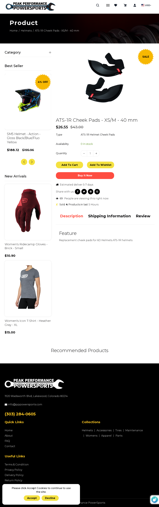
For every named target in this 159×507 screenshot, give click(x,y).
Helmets (26, 30)
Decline (50, 498)
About (9, 435)
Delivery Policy (14, 475)
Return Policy (13, 480)
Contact (10, 446)
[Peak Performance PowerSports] (30, 6)
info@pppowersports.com (24, 404)
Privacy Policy (13, 469)
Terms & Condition (17, 464)
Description (71, 216)
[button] (32, 162)
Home (14, 30)
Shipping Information (109, 216)
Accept (32, 498)
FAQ (7, 440)
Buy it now (85, 175)
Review (143, 216)
